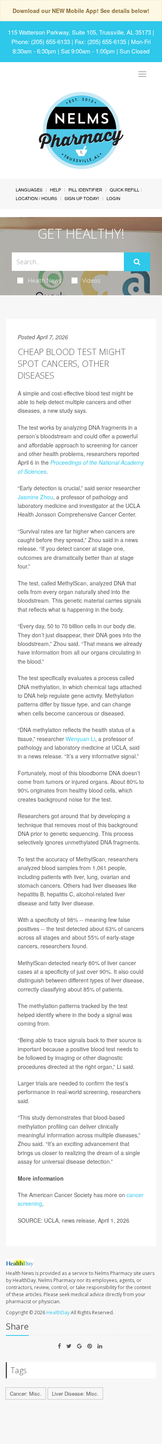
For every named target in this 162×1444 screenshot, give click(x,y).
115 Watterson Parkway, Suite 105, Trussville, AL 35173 (79, 32)
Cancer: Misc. (26, 1393)
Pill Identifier (85, 189)
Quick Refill (124, 189)
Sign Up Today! (81, 198)
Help (55, 189)
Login (113, 198)
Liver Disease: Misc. (75, 1393)
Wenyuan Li (80, 739)
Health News (45, 280)
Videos (91, 280)
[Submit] (137, 261)
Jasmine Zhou (35, 497)
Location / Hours (36, 198)
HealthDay (58, 1312)
